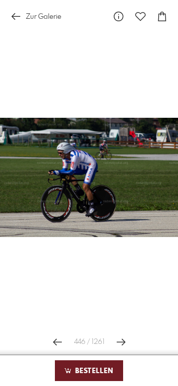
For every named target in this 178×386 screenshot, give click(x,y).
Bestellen (93, 371)
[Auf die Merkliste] (140, 16)
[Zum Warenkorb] (162, 16)
